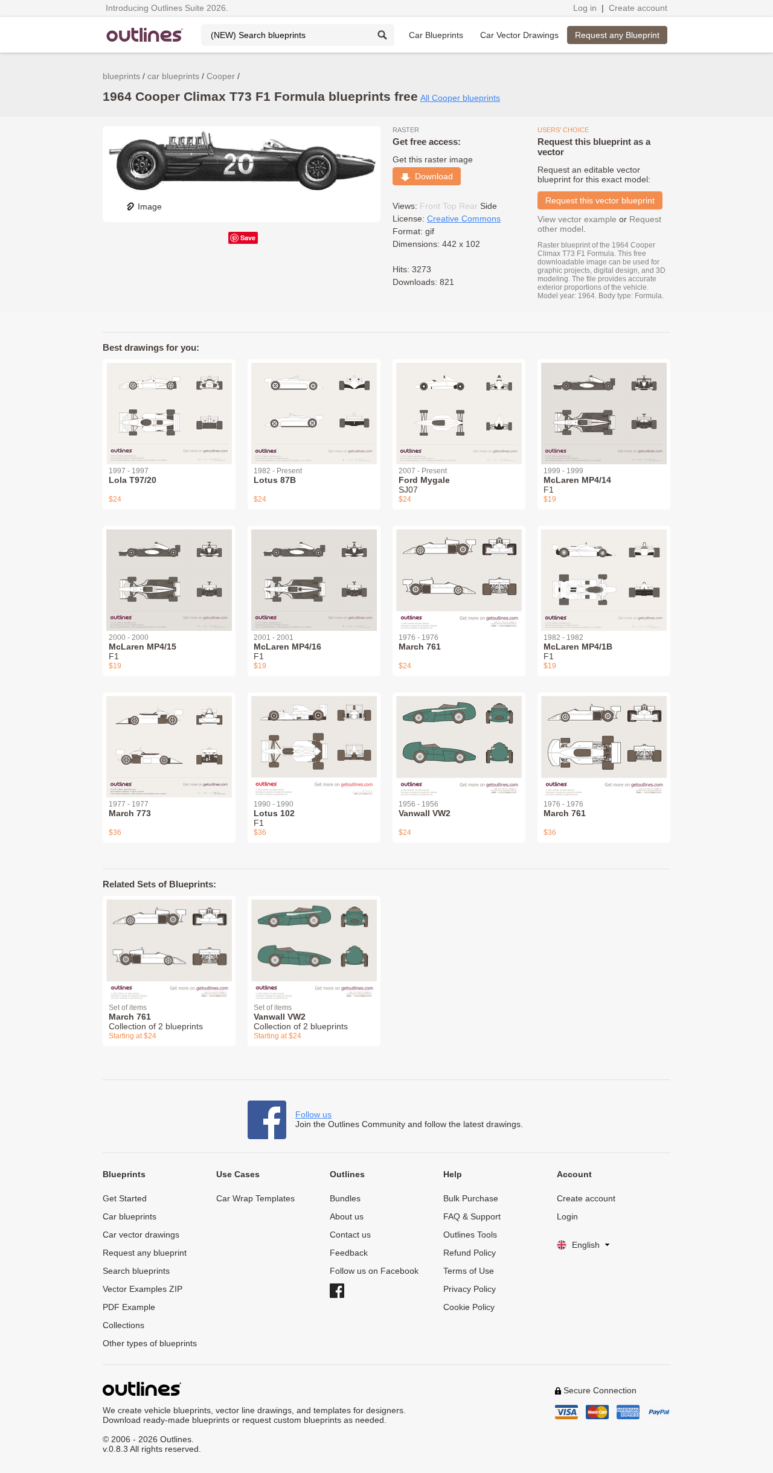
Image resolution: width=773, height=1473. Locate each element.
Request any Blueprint (617, 35)
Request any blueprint (145, 1252)
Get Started (125, 1198)
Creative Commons (464, 218)
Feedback (349, 1252)
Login (567, 1216)
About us (347, 1216)
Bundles (345, 1198)
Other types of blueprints (150, 1343)
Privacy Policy (469, 1289)
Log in (585, 8)
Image (150, 206)
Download (431, 176)
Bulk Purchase (470, 1198)
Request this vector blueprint (600, 200)
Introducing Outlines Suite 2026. (167, 8)
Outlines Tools (470, 1234)
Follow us (313, 1114)
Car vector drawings (141, 1234)
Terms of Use (468, 1271)
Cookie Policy (469, 1307)
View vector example (577, 219)
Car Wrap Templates (255, 1198)
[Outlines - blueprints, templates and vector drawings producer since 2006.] (145, 35)
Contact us (350, 1234)
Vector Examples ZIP (142, 1289)
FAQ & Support (472, 1216)
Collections (123, 1325)
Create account (638, 8)
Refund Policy (469, 1252)
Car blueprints (129, 1216)
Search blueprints (136, 1271)
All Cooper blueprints (460, 98)
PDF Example (129, 1307)
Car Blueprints (436, 35)
